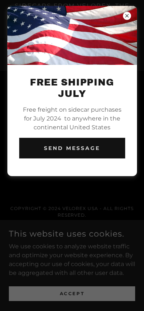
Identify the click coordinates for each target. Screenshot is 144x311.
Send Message (72, 148)
